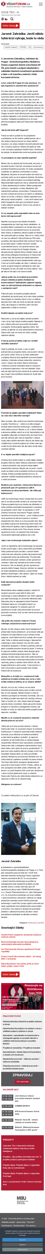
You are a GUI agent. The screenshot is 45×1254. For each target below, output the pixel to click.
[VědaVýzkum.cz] (22, 4)
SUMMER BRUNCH (22, 1106)
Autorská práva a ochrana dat (21, 1218)
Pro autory (30, 1225)
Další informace (22, 1249)
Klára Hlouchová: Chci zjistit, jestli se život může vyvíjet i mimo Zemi (20, 965)
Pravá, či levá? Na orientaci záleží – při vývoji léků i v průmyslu (21, 957)
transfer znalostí (11, 47)
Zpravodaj (22, 1075)
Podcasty (8, 1139)
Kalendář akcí (10, 1089)
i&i (30, 47)
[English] (2, 19)
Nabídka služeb (8, 1222)
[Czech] (6, 19)
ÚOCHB (23, 47)
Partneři (30, 1222)
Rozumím (23, 1240)
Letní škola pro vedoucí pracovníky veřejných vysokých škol (27, 1098)
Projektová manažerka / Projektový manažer (21, 1048)
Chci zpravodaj (22, 1082)
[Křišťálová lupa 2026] (22, 996)
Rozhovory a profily (36, 923)
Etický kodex (19, 1225)
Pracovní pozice (12, 1016)
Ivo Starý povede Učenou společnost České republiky (20, 950)
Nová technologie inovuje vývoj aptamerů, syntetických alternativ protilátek (19, 943)
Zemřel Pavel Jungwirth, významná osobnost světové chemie (21, 936)
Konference (7, 1225)
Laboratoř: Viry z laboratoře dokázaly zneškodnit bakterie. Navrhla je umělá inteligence (18, 1148)
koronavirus (38, 47)
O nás (4, 1218)
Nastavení (22, 1245)
